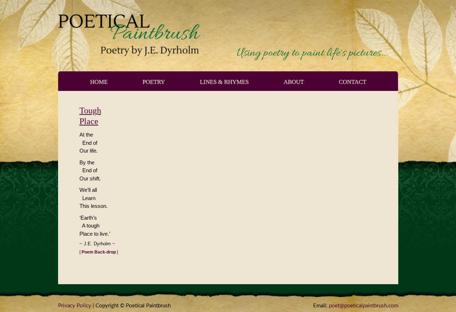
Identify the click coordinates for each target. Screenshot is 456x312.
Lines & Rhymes (224, 81)
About (294, 81)
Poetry (153, 81)
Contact (352, 81)
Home (99, 81)
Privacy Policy (74, 305)
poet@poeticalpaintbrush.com (363, 305)
